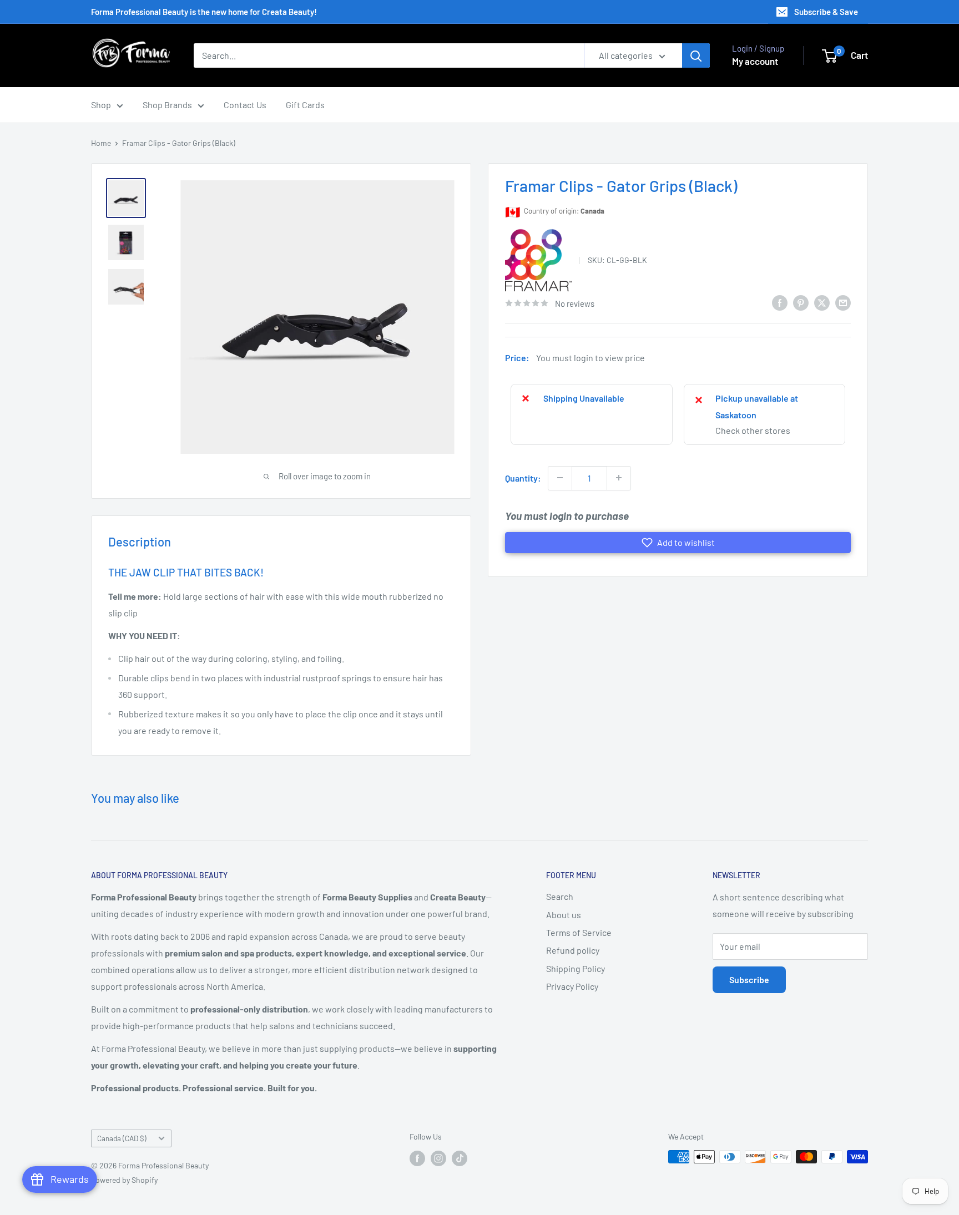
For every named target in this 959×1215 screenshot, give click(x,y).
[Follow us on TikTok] (459, 1158)
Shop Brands (167, 104)
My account (755, 61)
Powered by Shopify (124, 1179)
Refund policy (572, 950)
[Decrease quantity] (560, 477)
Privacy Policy (572, 986)
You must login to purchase (567, 515)
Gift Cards (305, 104)
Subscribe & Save (826, 12)
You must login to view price (590, 357)
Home (101, 143)
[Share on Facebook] (780, 302)
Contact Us (245, 104)
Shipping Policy (575, 968)
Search (559, 896)
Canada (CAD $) (122, 1138)
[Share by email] (843, 302)
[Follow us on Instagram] (438, 1158)
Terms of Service (579, 932)
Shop (101, 104)
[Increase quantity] (618, 477)
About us (563, 914)
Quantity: (523, 477)
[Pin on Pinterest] (801, 302)
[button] (678, 542)
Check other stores (752, 429)
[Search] (696, 55)
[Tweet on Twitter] (822, 302)
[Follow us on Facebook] (417, 1158)
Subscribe (749, 979)
